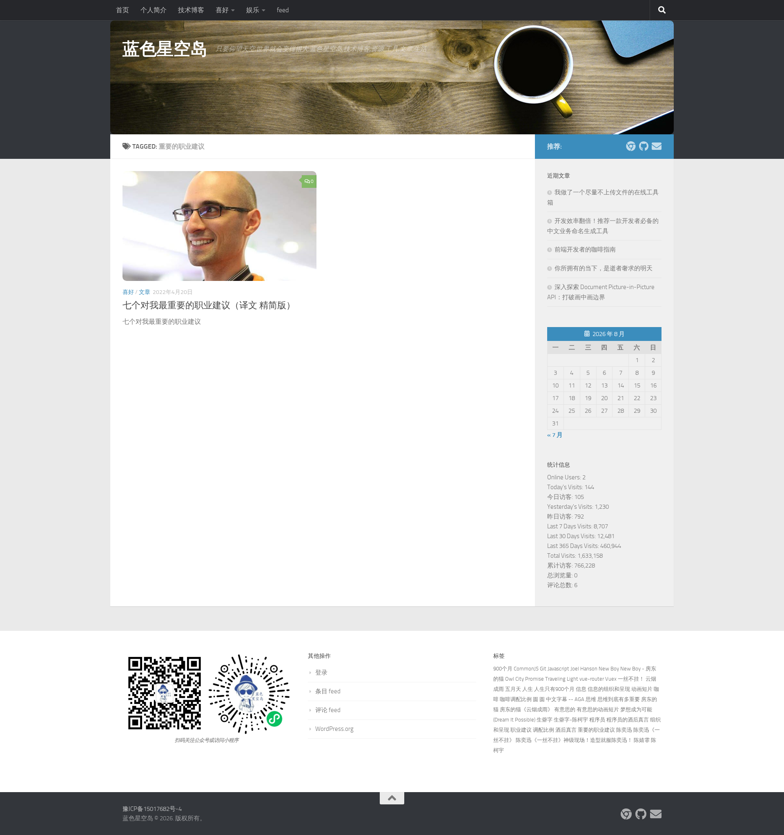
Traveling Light (561, 679)
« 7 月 (555, 435)
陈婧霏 (642, 740)
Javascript (558, 669)
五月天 (513, 689)
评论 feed (328, 710)
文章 (144, 292)
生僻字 (544, 720)
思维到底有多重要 (618, 699)
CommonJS (526, 669)
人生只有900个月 (554, 689)
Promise (534, 679)
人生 (527, 689)
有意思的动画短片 (598, 709)
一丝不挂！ (631, 679)
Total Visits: (562, 555)
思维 (591, 699)
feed (283, 10)
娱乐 (252, 10)
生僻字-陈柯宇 (571, 720)
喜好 (222, 10)
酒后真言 (566, 730)
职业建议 (521, 730)
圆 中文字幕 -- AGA (561, 699)
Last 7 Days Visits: (570, 526)
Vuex (611, 679)
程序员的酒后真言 (627, 720)
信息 (581, 689)
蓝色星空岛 (164, 49)
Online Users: (564, 477)
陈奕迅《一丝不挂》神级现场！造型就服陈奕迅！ (574, 740)
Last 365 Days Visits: (573, 546)
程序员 (597, 720)
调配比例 (543, 730)
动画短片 (642, 689)
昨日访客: (560, 516)
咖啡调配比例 (516, 699)
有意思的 (564, 709)
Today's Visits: (565, 487)
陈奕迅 (624, 730)
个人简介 (153, 10)
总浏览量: (560, 575)
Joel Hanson (583, 669)
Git (543, 669)
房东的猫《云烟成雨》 (526, 709)
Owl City (514, 679)
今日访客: (560, 497)
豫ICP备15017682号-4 (152, 809)
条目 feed (328, 691)
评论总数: (560, 585)
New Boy (609, 669)
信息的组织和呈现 (609, 689)
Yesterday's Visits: (571, 506)
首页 (122, 10)
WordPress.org (334, 729)
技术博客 (191, 10)
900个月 (502, 669)
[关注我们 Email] (657, 146)
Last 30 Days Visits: (572, 536)
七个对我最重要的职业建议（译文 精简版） (208, 305)
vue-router (591, 679)
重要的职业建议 (596, 730)
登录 (321, 672)
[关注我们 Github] (643, 146)
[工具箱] (630, 146)
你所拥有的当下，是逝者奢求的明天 (604, 268)
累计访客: (560, 565)
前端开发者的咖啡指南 (585, 249)
